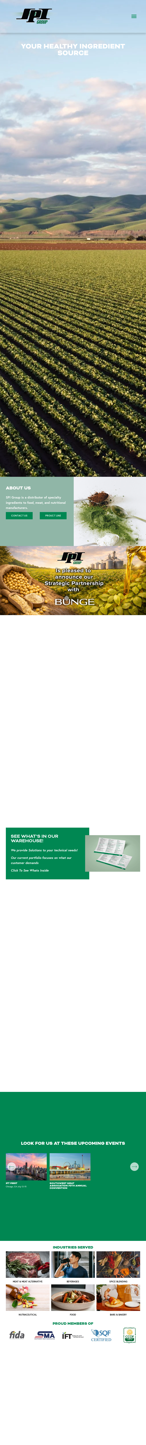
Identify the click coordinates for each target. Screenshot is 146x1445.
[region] (73, 1173)
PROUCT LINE (53, 515)
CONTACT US (19, 515)
